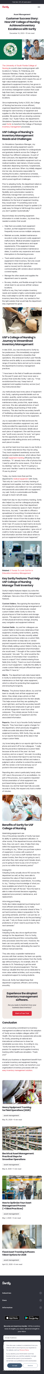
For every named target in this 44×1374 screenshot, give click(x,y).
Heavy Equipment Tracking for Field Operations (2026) (16, 1109)
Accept (14, 1366)
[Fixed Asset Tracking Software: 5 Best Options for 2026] (22, 1237)
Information (7, 1307)
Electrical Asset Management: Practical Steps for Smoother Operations (18, 1156)
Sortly (9, 124)
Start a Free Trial (22, 1013)
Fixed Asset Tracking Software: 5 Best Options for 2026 (18, 1253)
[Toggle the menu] (39, 7)
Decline (30, 1366)
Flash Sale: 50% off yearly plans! (21, 2)
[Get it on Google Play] (31, 1318)
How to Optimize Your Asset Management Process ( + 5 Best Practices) (16, 1205)
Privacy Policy (24, 1350)
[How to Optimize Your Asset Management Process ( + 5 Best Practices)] (22, 1187)
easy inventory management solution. (17, 1070)
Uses (4, 1300)
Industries (6, 1293)
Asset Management (11, 1115)
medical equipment (20, 479)
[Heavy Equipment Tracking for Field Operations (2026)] (22, 1092)
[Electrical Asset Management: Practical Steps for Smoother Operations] (22, 1138)
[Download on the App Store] (13, 1318)
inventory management (11, 127)
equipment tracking (16, 458)
